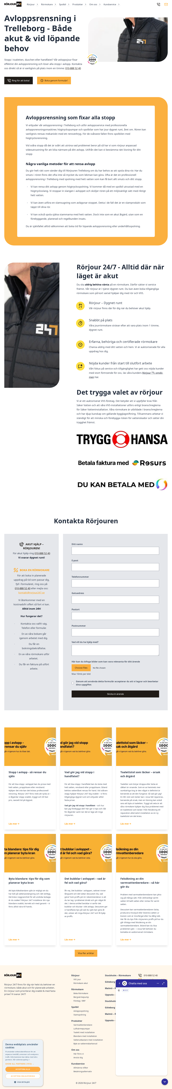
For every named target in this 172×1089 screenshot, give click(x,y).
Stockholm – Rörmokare (118, 975)
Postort (76, 609)
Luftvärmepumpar (82, 1028)
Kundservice (110, 4)
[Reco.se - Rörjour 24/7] (92, 60)
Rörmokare (47, 4)
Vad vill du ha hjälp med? (85, 642)
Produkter (77, 4)
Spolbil (62, 4)
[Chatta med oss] (141, 1027)
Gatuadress (78, 593)
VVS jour (77, 979)
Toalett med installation (84, 1032)
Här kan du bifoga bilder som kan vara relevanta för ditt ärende (106, 661)
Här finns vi (79, 1053)
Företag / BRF (79, 1001)
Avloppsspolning (81, 1011)
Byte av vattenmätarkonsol (85, 1043)
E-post (75, 560)
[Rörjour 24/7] (13, 4)
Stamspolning (80, 1014)
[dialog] (23, 1063)
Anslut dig (78, 1057)
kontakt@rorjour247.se (31, 592)
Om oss (93, 4)
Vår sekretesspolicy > (21, 1060)
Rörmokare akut (81, 983)
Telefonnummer (80, 576)
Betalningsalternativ (83, 1071)
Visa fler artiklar (86, 953)
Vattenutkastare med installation (88, 1040)
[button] (165, 1082)
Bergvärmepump (81, 997)
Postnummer (79, 625)
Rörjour (31, 4)
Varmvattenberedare (83, 1025)
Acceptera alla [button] (23, 1069)
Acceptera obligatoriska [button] (23, 1076)
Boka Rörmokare (81, 993)
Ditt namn (77, 544)
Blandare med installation (85, 1036)
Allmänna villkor (81, 1067)
